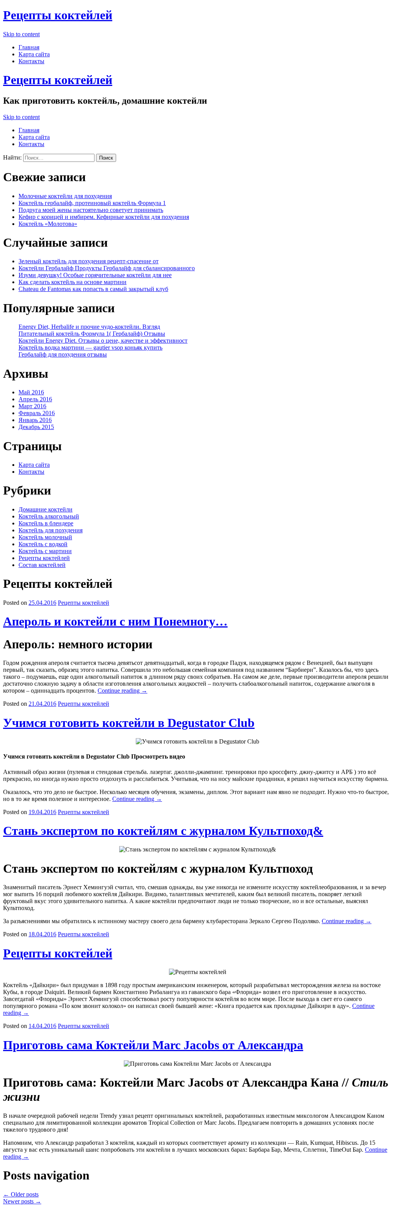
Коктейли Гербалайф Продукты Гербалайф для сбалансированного (107, 268)
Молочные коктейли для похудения (65, 196)
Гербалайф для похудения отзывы (63, 354)
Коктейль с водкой (43, 544)
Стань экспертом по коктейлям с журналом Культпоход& (163, 831)
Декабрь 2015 (36, 427)
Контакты (31, 61)
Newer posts (22, 1201)
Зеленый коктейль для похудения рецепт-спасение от (89, 261)
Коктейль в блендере (46, 523)
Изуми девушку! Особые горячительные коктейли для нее (95, 275)
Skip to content (21, 34)
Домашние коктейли (46, 509)
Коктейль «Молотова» (48, 223)
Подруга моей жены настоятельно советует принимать (91, 210)
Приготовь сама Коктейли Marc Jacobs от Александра (153, 1045)
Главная (29, 47)
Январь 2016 (35, 420)
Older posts (21, 1194)
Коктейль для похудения (51, 530)
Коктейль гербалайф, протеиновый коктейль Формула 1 (92, 203)
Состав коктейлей (42, 565)
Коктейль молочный (45, 537)
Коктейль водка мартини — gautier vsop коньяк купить (90, 347)
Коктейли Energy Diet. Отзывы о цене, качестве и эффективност (103, 340)
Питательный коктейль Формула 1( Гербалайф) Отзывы (92, 333)
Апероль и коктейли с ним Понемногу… (115, 621)
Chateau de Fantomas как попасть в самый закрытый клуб (93, 289)
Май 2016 (31, 392)
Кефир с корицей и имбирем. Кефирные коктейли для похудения (104, 217)
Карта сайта (34, 54)
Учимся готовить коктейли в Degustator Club (129, 723)
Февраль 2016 (37, 413)
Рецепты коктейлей (57, 15)
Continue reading (122, 690)
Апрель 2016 (35, 399)
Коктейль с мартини (45, 551)
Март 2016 (32, 406)
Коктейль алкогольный (49, 516)
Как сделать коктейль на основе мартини (73, 282)
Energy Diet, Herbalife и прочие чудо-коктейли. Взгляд (89, 326)
